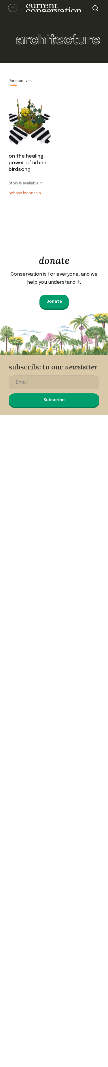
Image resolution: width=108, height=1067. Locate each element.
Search (95, 8)
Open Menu (12, 8)
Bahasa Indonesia (25, 193)
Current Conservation (54, 8)
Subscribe (54, 400)
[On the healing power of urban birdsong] (30, 122)
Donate (54, 302)
